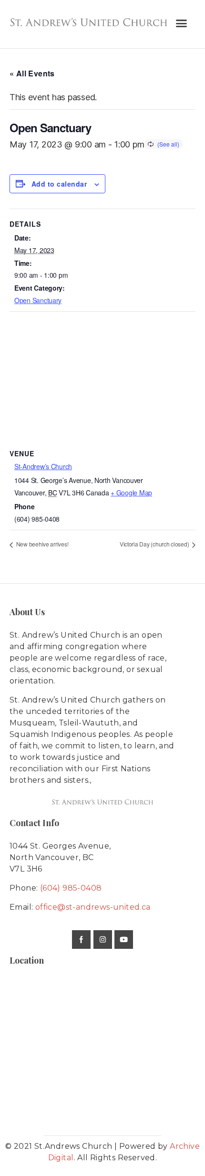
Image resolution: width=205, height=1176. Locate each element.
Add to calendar (59, 184)
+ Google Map (131, 492)
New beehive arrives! (41, 544)
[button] (181, 23)
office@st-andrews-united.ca (93, 907)
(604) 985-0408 (71, 887)
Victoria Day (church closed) (155, 544)
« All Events (32, 73)
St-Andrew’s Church (43, 466)
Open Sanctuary (38, 300)
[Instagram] (102, 939)
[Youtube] (123, 939)
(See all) (168, 144)
